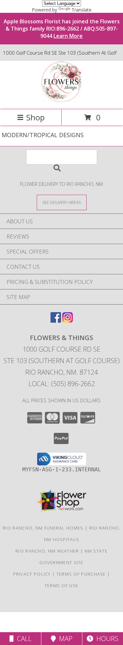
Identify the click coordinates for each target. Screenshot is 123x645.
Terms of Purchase (81, 574)
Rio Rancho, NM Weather (47, 551)
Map (64, 638)
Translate (82, 10)
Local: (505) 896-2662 (62, 383)
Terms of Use (62, 585)
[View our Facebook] (56, 320)
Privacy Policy (32, 574)
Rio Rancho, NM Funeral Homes (43, 528)
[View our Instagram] (67, 320)
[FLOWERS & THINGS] (61, 100)
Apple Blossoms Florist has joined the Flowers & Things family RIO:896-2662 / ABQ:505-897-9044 (62, 28)
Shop (35, 117)
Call (22, 638)
